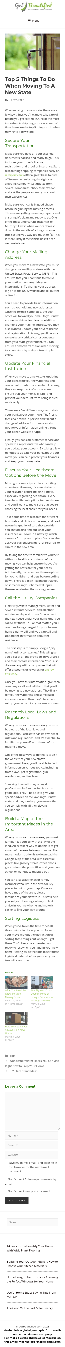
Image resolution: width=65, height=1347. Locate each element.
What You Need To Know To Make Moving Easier (15, 994)
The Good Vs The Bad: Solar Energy (30, 1308)
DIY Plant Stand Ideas (24, 1071)
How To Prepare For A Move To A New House (16, 1030)
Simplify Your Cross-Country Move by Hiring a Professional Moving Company (42, 995)
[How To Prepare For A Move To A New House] (16, 1018)
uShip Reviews (14, 175)
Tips (12, 1056)
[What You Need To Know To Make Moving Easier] (16, 982)
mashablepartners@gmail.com (40, 1341)
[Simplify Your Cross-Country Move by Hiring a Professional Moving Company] (42, 982)
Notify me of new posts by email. (29, 1191)
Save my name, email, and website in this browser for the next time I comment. (33, 1167)
